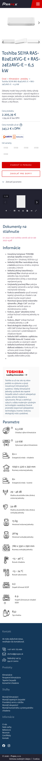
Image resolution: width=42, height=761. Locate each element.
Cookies (36, 759)
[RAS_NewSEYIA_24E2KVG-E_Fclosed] (21, 23)
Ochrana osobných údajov (20, 759)
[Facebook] (3, 745)
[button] (3, 22)
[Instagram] (8, 745)
